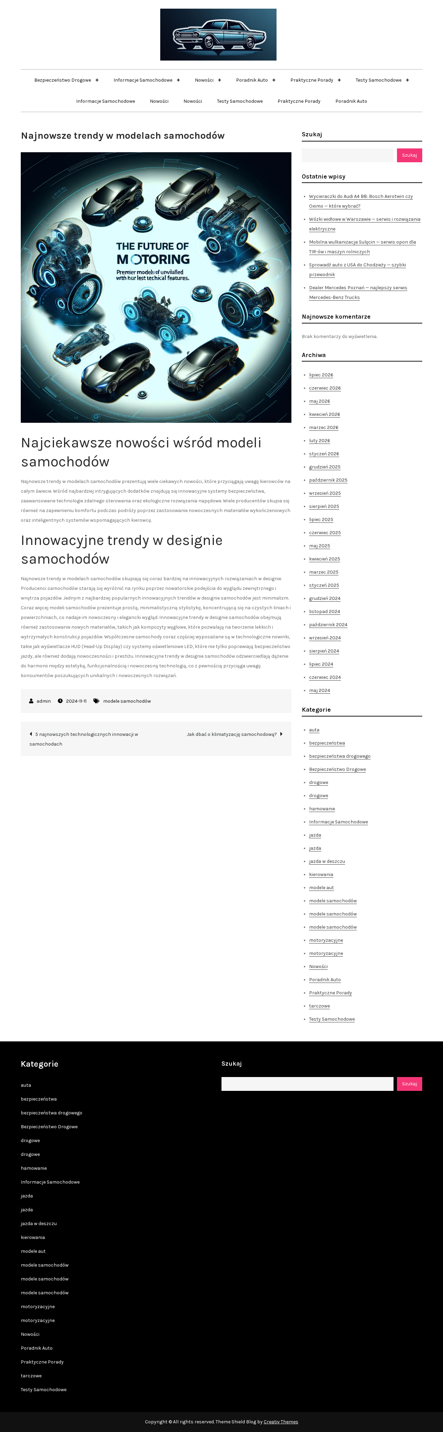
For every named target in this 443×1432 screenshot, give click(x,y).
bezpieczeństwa (327, 743)
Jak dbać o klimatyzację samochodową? (232, 734)
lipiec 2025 (321, 519)
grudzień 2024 (325, 598)
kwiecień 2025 (324, 559)
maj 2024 (319, 690)
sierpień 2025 (324, 506)
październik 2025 (328, 480)
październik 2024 (328, 625)
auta (314, 730)
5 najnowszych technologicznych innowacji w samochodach (83, 739)
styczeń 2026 (324, 454)
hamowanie (322, 809)
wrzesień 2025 (325, 493)
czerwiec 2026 (325, 388)
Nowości (205, 80)
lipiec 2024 (321, 664)
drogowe (318, 782)
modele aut (321, 888)
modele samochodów (127, 701)
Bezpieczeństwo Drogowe (63, 80)
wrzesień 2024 (325, 638)
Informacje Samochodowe (143, 80)
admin (44, 701)
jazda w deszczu (327, 861)
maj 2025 (319, 546)
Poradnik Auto (252, 80)
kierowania (321, 874)
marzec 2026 (323, 427)
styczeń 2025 (324, 585)
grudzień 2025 (325, 467)
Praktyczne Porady (312, 80)
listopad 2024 (324, 611)
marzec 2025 (323, 572)
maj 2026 (319, 401)
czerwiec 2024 (325, 677)
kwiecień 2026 (324, 414)
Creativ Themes (281, 1422)
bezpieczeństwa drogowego (340, 756)
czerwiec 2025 (325, 533)
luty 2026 (319, 441)
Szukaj (312, 134)
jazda (315, 835)
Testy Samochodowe (379, 80)
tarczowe (319, 1006)
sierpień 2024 (324, 651)
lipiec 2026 (321, 375)
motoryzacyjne (326, 940)
